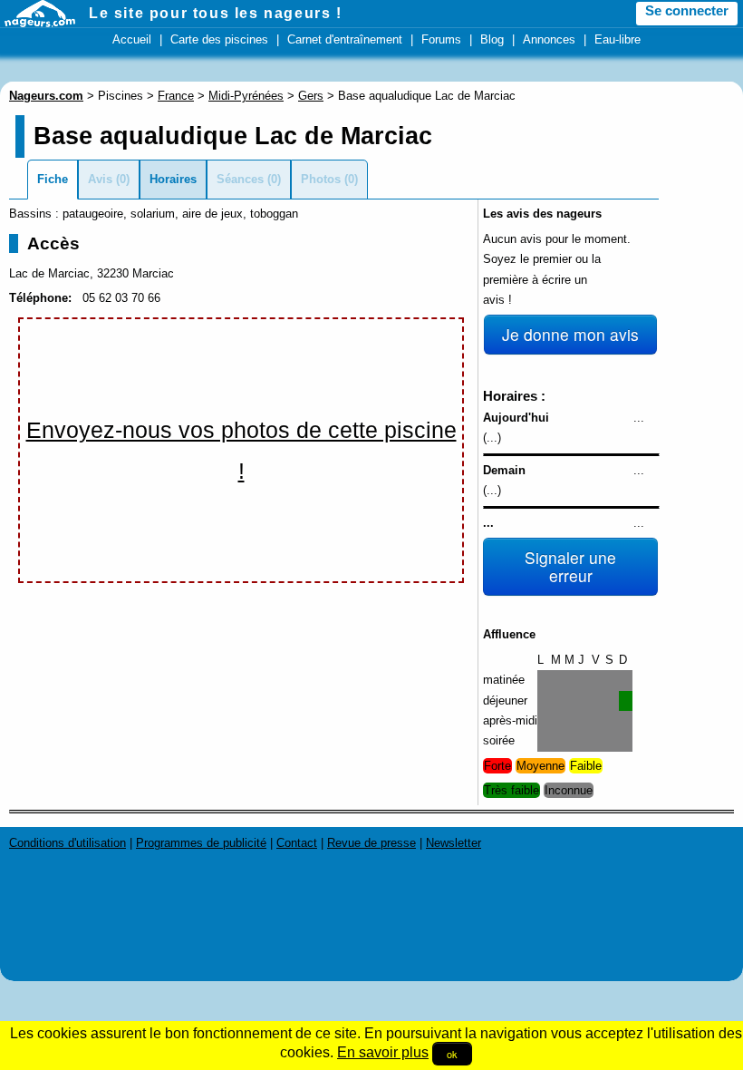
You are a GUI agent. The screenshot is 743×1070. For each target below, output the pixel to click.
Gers (310, 95)
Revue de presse (371, 843)
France (176, 95)
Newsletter (453, 843)
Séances (240, 179)
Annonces (549, 39)
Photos (321, 179)
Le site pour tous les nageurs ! (216, 13)
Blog (492, 39)
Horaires (173, 179)
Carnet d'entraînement (344, 39)
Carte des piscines (219, 39)
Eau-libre (617, 39)
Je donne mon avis (570, 334)
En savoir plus (383, 1052)
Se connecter (687, 11)
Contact (296, 843)
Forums (441, 39)
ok (452, 1053)
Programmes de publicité (201, 843)
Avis (100, 179)
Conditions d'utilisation (67, 843)
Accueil (131, 39)
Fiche (52, 179)
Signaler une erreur (570, 566)
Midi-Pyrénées (246, 95)
